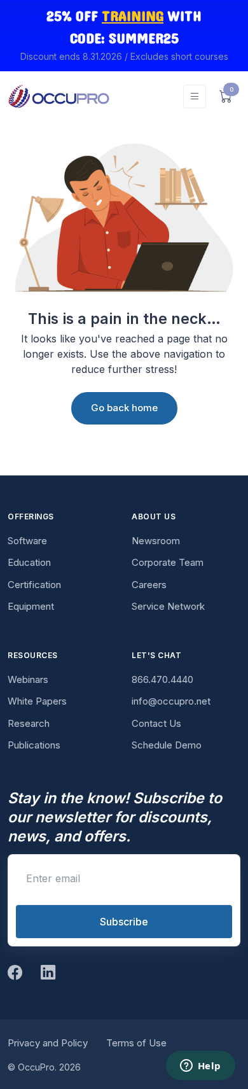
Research (29, 723)
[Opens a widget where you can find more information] (200, 1067)
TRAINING (132, 16)
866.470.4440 (162, 679)
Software (27, 541)
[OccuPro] (58, 96)
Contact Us (156, 723)
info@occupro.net (171, 701)
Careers (149, 585)
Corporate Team (167, 562)
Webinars (28, 679)
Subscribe (124, 921)
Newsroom (156, 541)
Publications (34, 745)
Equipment (31, 606)
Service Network (168, 606)
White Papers (37, 701)
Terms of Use (136, 1043)
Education (29, 562)
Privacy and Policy (48, 1043)
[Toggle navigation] (194, 96)
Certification (34, 585)
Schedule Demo (167, 745)
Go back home (124, 408)
